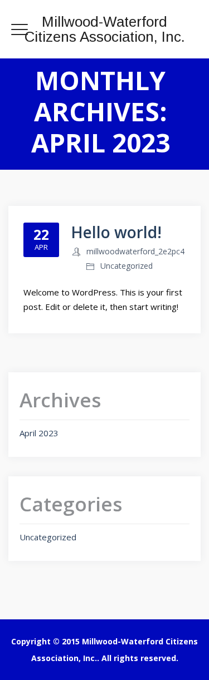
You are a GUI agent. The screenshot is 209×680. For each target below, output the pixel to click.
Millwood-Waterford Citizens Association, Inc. (105, 29)
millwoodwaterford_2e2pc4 (135, 251)
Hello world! (116, 232)
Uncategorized (126, 265)
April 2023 (39, 432)
